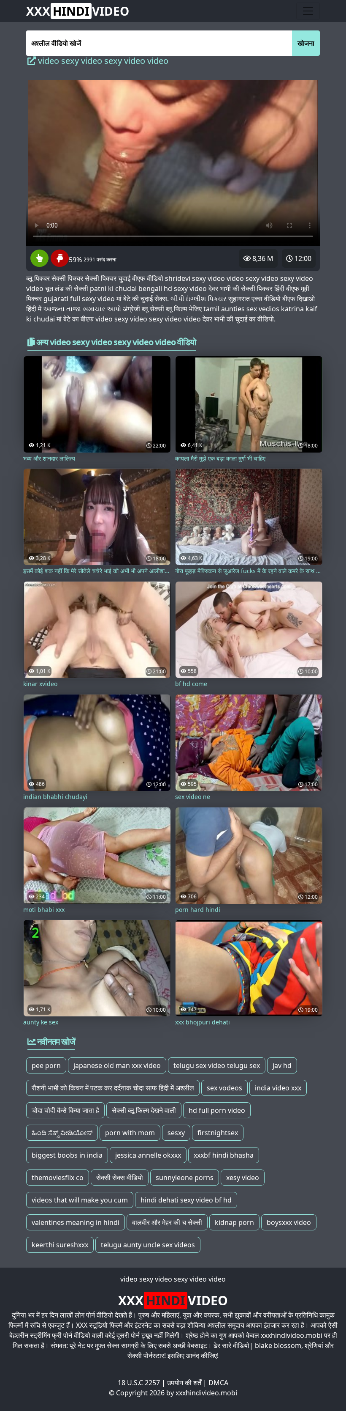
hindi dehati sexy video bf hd (186, 1200)
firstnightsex (217, 1132)
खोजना (305, 43)
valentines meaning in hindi (75, 1222)
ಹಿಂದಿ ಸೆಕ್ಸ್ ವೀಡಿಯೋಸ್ (62, 1132)
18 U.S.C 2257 (139, 1382)
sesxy (176, 1132)
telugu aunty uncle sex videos (148, 1244)
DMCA (218, 1382)
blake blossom (278, 1345)
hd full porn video (217, 1110)
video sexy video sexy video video (173, 1279)
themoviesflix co (58, 1177)
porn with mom (130, 1132)
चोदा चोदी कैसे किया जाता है (65, 1110)
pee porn (46, 1065)
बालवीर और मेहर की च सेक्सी (167, 1222)
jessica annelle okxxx (148, 1155)
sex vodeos (224, 1088)
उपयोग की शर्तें (184, 1382)
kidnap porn (234, 1222)
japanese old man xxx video (117, 1065)
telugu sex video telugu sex (216, 1065)
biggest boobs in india (67, 1155)
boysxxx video (289, 1222)
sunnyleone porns (185, 1177)
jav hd (282, 1065)
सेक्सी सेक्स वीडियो (119, 1177)
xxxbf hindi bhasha (224, 1155)
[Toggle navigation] (308, 11)
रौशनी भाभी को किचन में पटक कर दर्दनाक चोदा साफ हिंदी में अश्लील (113, 1088)
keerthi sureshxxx (60, 1244)
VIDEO (77, 11)
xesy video (242, 1177)
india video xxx (278, 1088)
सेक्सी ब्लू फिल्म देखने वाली (144, 1110)
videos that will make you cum (80, 1200)
